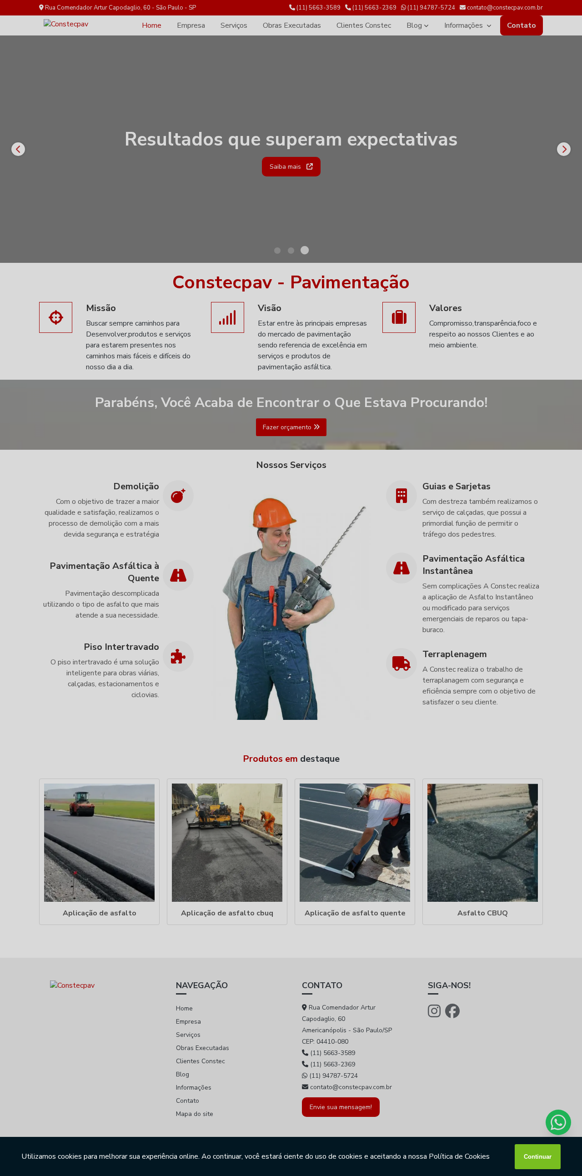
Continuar (538, 1156)
